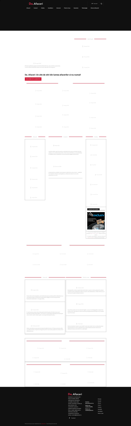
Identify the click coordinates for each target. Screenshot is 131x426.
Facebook (73, 418)
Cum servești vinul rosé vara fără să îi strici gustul (86, 300)
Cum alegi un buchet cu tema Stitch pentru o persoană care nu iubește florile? (64, 161)
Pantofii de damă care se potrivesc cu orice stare (94, 142)
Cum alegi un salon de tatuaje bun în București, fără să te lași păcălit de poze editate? (95, 200)
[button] (101, 3)
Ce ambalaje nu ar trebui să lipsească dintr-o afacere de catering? (34, 194)
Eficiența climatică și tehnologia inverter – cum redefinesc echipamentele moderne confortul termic (93, 125)
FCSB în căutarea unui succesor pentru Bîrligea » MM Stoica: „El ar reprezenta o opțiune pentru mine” (38, 101)
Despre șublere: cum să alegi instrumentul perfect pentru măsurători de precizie (95, 171)
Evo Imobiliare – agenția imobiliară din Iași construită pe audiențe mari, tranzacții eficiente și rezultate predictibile (39, 261)
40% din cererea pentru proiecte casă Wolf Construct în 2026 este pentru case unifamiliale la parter (39, 250)
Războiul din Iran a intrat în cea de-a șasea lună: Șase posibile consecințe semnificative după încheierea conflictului (49, 56)
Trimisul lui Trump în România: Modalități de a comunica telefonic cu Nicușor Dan (38, 88)
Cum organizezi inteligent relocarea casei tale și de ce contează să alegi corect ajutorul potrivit (93, 250)
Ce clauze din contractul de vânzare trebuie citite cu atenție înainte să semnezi (91, 261)
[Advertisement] (65, 20)
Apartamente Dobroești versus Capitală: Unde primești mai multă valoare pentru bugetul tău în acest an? (66, 261)
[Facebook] (69, 418)
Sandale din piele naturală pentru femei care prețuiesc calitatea (94, 161)
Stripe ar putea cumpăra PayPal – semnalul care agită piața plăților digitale (45, 322)
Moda (88, 145)
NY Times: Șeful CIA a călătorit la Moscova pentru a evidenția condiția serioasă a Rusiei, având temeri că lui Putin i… (90, 63)
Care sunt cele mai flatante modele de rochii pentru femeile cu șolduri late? (96, 190)
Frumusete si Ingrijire (32, 348)
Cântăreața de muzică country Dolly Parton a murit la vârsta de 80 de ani (64, 124)
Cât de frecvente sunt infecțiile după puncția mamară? (65, 345)
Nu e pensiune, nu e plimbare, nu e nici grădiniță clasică (92, 100)
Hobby (88, 154)
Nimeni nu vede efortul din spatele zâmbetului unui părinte (91, 355)
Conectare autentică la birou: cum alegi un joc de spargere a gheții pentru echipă (95, 151)
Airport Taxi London (94, 233)
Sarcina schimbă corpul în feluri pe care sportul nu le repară (38, 345)
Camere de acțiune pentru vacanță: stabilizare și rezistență (37, 369)
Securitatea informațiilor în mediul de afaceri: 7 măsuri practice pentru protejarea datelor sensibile (65, 370)
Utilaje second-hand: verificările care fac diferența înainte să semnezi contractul (65, 112)
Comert (50, 145)
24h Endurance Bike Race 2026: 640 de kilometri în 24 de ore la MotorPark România (43, 284)
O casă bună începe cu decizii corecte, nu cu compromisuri (85, 319)
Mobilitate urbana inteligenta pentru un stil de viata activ (92, 380)
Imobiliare (30, 253)
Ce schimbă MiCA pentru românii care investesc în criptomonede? (33, 143)
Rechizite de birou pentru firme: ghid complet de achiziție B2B (64, 141)
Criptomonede (90, 237)
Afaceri (28, 146)
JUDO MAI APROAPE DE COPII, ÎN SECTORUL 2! (41, 305)
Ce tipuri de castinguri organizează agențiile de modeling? (94, 181)
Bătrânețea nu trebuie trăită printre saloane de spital (91, 345)
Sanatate (57, 348)
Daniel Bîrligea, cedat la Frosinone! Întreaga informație (37, 124)
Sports (28, 290)
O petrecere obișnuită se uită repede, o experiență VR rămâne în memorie (92, 369)
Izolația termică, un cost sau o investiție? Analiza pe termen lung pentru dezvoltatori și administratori (34, 175)
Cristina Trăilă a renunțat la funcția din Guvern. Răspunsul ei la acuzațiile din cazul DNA (39, 113)
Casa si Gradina (90, 174)
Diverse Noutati (29, 63)
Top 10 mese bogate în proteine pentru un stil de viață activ (35, 184)
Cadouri (51, 166)
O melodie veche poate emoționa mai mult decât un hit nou (65, 88)
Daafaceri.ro (43, 423)
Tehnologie (57, 373)
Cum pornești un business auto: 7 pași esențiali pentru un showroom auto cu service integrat (34, 163)
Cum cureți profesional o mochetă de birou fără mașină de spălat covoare (86, 283)
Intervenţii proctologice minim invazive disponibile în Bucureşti (38, 355)
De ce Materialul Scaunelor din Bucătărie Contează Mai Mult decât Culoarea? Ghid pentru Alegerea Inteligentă (66, 250)
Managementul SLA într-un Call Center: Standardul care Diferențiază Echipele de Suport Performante (39, 381)
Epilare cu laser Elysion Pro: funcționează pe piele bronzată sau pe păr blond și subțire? (66, 356)
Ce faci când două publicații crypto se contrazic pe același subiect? (34, 152)
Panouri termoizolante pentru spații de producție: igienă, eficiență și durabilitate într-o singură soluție (66, 381)
